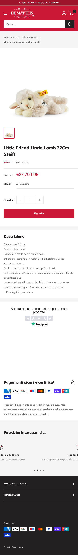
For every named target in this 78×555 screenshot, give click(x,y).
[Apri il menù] (5, 13)
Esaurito (39, 213)
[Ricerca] (69, 24)
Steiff (7, 162)
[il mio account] (64, 13)
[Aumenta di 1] (39, 200)
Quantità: (9, 200)
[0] (71, 13)
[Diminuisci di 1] (20, 200)
